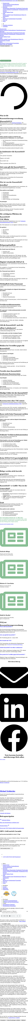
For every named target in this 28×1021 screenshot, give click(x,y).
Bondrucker (5, 18)
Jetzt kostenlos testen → (6, 848)
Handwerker (25, 8)
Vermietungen (22, 9)
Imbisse (8, 12)
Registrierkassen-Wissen (19, 14)
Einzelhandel (19, 8)
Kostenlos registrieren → (6, 45)
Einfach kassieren (7, 4)
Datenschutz (5, 889)
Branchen (5, 7)
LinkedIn (2, 813)
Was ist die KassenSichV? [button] (6, 626)
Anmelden (5, 26)
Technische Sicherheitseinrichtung (14, 644)
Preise (4, 21)
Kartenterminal (12, 880)
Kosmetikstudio (14, 9)
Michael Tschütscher (4, 782)
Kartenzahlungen (15, 4)
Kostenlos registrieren (8, 25)
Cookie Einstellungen (13, 1020)
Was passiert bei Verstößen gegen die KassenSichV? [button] (12, 654)
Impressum (5, 888)
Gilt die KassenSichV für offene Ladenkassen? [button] (11, 647)
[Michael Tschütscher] (2, 788)
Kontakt (8, 40)
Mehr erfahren (22, 921)
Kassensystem (6, 3)
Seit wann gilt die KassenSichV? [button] (8, 635)
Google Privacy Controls (14, 1017)
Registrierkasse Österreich (9, 904)
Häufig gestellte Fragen (8, 14)
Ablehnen (23, 1020)
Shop (4, 17)
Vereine (4, 12)
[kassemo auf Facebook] (4, 861)
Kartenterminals (12, 18)
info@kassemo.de (16, 856)
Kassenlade (18, 880)
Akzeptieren (3, 1020)
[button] (14, 677)
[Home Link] (7, 854)
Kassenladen (19, 18)
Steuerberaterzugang (7, 5)
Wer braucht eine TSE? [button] (6, 640)
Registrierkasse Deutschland (9, 905)
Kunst (11, 12)
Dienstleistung (6, 8)
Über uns (5, 20)
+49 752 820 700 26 (7, 856)
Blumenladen (13, 8)
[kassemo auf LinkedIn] (8, 861)
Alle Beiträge (7, 813)
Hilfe (4, 13)
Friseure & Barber (7, 9)
